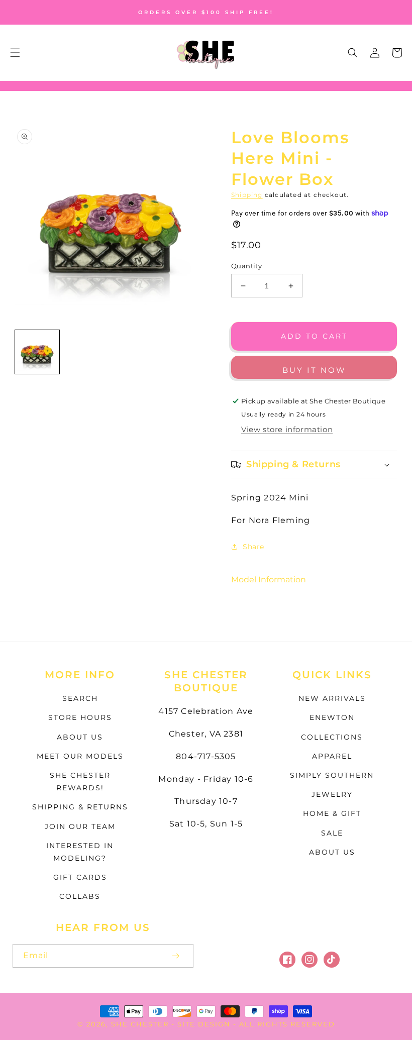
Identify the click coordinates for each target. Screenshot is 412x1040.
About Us (80, 737)
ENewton (332, 717)
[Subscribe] (175, 956)
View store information (287, 429)
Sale (332, 833)
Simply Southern (332, 775)
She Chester (141, 1024)
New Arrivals (332, 698)
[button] (15, 53)
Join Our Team (80, 826)
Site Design (204, 1024)
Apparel (332, 756)
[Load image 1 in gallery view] (37, 352)
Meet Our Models (80, 756)
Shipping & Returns (80, 806)
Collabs (79, 896)
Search (80, 698)
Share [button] (253, 546)
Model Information (268, 579)
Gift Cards (80, 877)
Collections (332, 737)
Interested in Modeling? (80, 852)
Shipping (247, 194)
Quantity (246, 266)
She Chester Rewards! (80, 781)
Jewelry (332, 794)
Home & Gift (332, 813)
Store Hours (80, 717)
